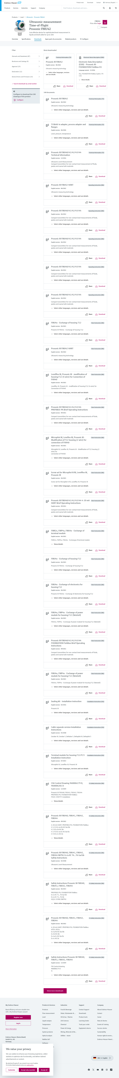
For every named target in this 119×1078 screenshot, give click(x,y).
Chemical (63, 1024)
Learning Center (84, 1021)
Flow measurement (48, 1013)
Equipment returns (85, 1028)
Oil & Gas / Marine (66, 1017)
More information (11, 1029)
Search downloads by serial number (25, 84)
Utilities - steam (65, 1035)
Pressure (45, 1028)
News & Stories (102, 1021)
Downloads (90, 2)
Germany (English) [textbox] (110, 2)
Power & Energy (66, 1028)
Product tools (80, 2)
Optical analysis (47, 1035)
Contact (99, 2)
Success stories (102, 1028)
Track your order (84, 1024)
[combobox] (111, 2)
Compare (104, 27)
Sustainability (101, 1032)
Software (45, 1043)
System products (47, 1032)
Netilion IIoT (46, 1039)
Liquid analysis (47, 1021)
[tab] (16, 39)
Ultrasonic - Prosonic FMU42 (35, 17)
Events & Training (102, 1024)
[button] (18, 1017)
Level (22, 17)
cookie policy (29, 1065)
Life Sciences (65, 1021)
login (99, 23)
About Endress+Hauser (104, 1009)
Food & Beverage (66, 1009)
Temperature (46, 1024)
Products (15, 17)
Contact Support (84, 1009)
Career (99, 1017)
